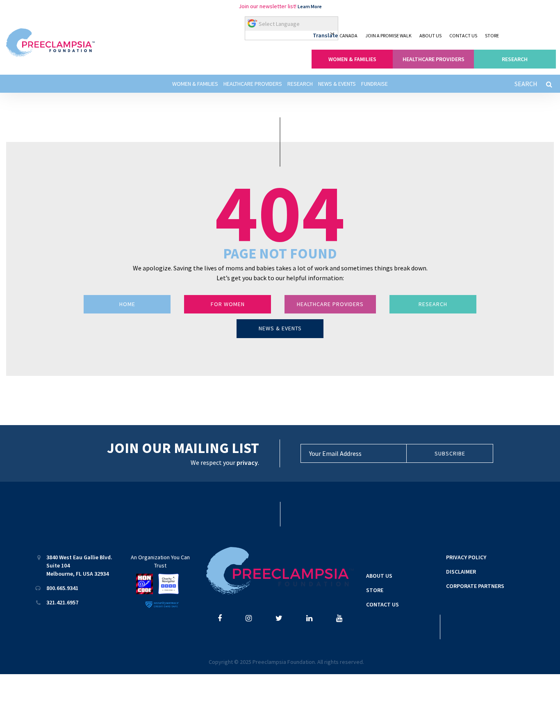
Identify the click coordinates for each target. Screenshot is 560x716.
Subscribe (450, 453)
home (127, 304)
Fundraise (374, 83)
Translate (325, 35)
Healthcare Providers (252, 83)
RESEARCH (515, 59)
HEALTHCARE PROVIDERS (433, 59)
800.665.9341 (62, 588)
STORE (492, 35)
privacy (247, 462)
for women (228, 304)
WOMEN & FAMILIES (352, 59)
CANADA (348, 35)
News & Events (337, 83)
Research (300, 83)
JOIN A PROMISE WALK (388, 35)
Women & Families (195, 83)
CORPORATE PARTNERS (475, 586)
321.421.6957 (62, 602)
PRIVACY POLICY (466, 557)
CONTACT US (463, 35)
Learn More (310, 6)
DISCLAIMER (461, 571)
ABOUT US (430, 35)
